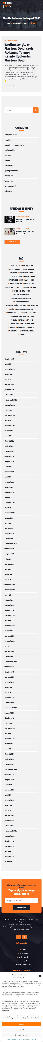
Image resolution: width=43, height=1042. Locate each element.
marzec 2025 (8, 374)
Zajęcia (7, 191)
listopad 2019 (9, 600)
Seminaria (8, 166)
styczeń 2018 (9, 651)
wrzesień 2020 (9, 585)
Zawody (22, 335)
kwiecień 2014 (9, 857)
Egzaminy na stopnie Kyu (13, 145)
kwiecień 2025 (9, 369)
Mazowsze (10, 287)
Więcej (12, 241)
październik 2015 (10, 769)
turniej (12, 327)
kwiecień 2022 (9, 513)
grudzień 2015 (9, 759)
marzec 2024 (9, 431)
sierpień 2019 (9, 610)
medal (26, 287)
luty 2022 (7, 523)
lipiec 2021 (8, 559)
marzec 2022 (8, 518)
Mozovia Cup (33, 305)
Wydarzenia (8, 186)
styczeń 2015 (9, 816)
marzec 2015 (8, 805)
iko (31, 273)
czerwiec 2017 (9, 677)
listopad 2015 (9, 764)
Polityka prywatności (12, 1039)
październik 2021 (10, 544)
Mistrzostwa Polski (21, 302)
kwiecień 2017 (9, 682)
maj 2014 (7, 851)
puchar (31, 316)
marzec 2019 (8, 631)
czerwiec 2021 (9, 564)
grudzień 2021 (9, 533)
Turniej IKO (21, 327)
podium (24, 313)
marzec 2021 (8, 574)
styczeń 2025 (9, 385)
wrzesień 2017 (9, 667)
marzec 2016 (8, 744)
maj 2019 (7, 621)
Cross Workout (28, 269)
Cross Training (14, 269)
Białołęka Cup (27, 265)
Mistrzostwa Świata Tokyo (16, 305)
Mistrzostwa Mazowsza (21, 298)
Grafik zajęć (8, 150)
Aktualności (8, 135)
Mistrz (15, 291)
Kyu (21, 280)
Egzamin (13, 273)
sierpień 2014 (9, 841)
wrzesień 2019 (9, 605)
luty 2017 (7, 692)
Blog (6, 140)
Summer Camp (14, 324)
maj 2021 (7, 569)
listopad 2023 (9, 451)
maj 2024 (7, 420)
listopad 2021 (9, 538)
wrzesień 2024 (9, 405)
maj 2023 (7, 477)
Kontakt (34, 1039)
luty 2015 (7, 810)
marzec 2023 (8, 487)
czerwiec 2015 (9, 790)
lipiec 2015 (8, 785)
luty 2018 (7, 646)
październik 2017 (10, 662)
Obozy (6, 155)
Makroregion (29, 284)
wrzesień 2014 (9, 836)
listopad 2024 (9, 395)
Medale (34, 287)
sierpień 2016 (9, 718)
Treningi (7, 176)
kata (33, 276)
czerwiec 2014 (9, 846)
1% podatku (15, 265)
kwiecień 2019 (9, 626)
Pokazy (7, 160)
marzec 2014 (8, 862)
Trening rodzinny (28, 324)
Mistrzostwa (25, 291)
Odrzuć (21, 1029)
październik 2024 (10, 400)
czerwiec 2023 (9, 472)
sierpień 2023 (9, 462)
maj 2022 (7, 508)
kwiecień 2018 (9, 641)
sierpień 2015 (9, 780)
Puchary (13, 320)
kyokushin (13, 280)
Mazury (19, 287)
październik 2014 (10, 831)
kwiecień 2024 (9, 426)
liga (32, 280)
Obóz (12, 309)
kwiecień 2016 (9, 739)
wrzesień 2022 (9, 492)
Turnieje (7, 181)
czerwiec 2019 (9, 615)
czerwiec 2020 (9, 590)
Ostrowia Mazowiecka (24, 309)
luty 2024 (7, 436)
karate (26, 276)
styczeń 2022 (9, 528)
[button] (40, 976)
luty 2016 (7, 749)
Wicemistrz (13, 331)
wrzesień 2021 (9, 549)
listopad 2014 (9, 826)
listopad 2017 (9, 657)
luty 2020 (7, 595)
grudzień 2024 (9, 390)
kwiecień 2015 (9, 800)
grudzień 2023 (9, 446)
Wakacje (31, 327)
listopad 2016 (9, 703)
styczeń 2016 (9, 754)
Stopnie (30, 320)
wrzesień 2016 (9, 713)
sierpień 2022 (9, 497)
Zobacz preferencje (21, 1035)
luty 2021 (7, 579)
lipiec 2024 (8, 410)
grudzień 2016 (9, 698)
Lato (26, 280)
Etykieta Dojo (24, 957)
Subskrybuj (21, 907)
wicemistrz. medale (27, 331)
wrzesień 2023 (9, 456)
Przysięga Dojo (23, 961)
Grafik (24, 950)
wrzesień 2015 (9, 775)
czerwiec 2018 (9, 636)
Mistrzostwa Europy (22, 295)
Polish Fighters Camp (18, 316)
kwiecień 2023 (9, 482)
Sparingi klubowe (10, 171)
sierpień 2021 (9, 554)
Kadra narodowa (15, 276)
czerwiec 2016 (9, 728)
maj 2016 (7, 733)
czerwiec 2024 (9, 415)
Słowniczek (24, 953)
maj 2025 (7, 364)
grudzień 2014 (9, 821)
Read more (8, 86)
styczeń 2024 (9, 441)
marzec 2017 (8, 687)
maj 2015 (7, 795)
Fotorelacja (23, 273)
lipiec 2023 (8, 467)
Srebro (22, 320)
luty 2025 (7, 379)
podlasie (33, 313)
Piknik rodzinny (13, 313)
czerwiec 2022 (9, 503)
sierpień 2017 (9, 672)
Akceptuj (21, 1024)
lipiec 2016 (8, 723)
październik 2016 (10, 708)
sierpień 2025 (9, 359)
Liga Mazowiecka (15, 284)
